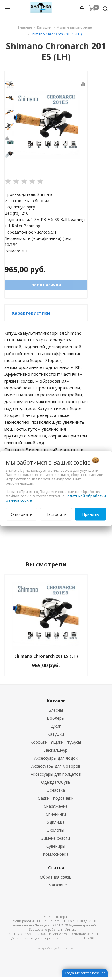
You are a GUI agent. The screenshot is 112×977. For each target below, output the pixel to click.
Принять (90, 514)
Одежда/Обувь (55, 782)
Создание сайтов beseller (85, 973)
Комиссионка (56, 854)
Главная (25, 27)
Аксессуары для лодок (56, 758)
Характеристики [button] (31, 313)
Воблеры (56, 718)
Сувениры (55, 846)
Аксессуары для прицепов (56, 774)
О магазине (56, 885)
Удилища (56, 822)
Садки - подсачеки (56, 798)
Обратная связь (56, 877)
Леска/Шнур (55, 750)
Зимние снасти (55, 838)
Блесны (56, 710)
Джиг (56, 726)
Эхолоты (55, 830)
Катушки (55, 734)
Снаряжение (56, 806)
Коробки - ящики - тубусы (55, 742)
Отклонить (21, 514)
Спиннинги (56, 814)
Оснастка (56, 790)
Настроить (56, 514)
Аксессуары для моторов (55, 766)
